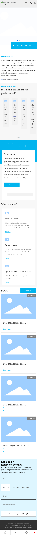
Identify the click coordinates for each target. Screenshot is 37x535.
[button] (17, 40)
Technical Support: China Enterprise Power (15, 527)
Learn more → (8, 329)
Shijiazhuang (29, 527)
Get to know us (20, 45)
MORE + (7, 232)
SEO (29, 525)
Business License (23, 525)
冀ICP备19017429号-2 (12, 525)
